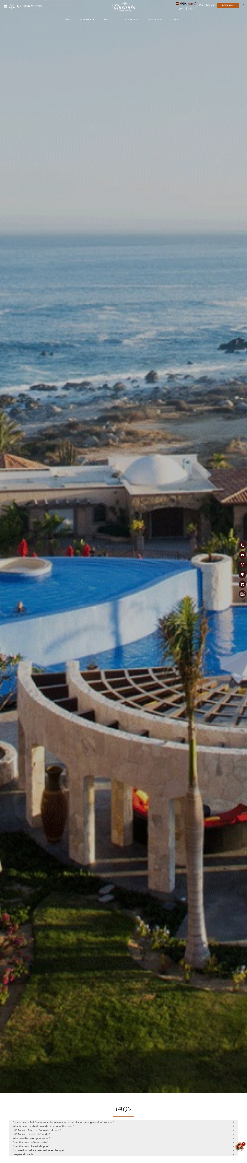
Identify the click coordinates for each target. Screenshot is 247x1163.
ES (243, 5)
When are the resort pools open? (31, 1138)
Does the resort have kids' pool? (31, 1146)
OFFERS (175, 19)
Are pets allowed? (23, 1154)
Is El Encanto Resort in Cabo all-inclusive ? (37, 1130)
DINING (109, 19)
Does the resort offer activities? (31, 1142)
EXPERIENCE (87, 19)
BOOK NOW (228, 5)
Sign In (193, 8)
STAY (67, 19)
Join (182, 8)
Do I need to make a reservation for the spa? (38, 1150)
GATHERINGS (131, 19)
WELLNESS (154, 19)
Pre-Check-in (207, 5)
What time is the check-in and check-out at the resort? (44, 1126)
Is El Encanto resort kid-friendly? (31, 1134)
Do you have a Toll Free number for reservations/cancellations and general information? (64, 1122)
